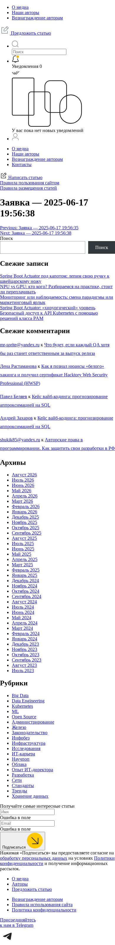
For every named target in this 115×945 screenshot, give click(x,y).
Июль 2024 (23, 607)
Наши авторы (25, 12)
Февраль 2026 (26, 506)
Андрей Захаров (16, 417)
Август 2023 (24, 665)
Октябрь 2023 (25, 654)
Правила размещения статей (28, 188)
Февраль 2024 (26, 633)
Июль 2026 (23, 479)
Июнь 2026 (23, 485)
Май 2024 (21, 617)
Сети (17, 780)
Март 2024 (22, 628)
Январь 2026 (24, 511)
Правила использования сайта (42, 904)
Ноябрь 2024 (24, 585)
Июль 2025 (23, 543)
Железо (19, 727)
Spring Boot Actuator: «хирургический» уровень (47, 307)
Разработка (23, 774)
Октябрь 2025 (25, 527)
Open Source (24, 716)
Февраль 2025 (26, 569)
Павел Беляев (13, 396)
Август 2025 (24, 538)
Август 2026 (24, 474)
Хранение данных (30, 796)
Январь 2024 (24, 638)
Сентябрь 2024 (26, 596)
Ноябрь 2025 (24, 522)
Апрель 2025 (24, 559)
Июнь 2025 (23, 548)
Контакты (22, 164)
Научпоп (20, 759)
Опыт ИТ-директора (32, 769)
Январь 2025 (24, 575)
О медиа (20, 7)
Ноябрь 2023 (24, 649)
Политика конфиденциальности (44, 909)
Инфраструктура (28, 743)
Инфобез (20, 737)
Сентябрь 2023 (26, 659)
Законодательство (29, 732)
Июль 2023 (23, 670)
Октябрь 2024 (25, 591)
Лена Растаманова (18, 366)
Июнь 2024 (23, 612)
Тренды (19, 790)
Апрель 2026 (24, 495)
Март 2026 (22, 501)
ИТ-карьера (23, 753)
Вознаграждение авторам (37, 17)
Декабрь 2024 (25, 580)
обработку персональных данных (33, 858)
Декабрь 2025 (25, 517)
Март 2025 (22, 564)
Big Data (20, 695)
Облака (19, 764)
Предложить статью (30, 33)
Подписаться (14, 847)
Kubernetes (22, 706)
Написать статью (24, 177)
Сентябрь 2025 (26, 532)
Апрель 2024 (24, 622)
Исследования (26, 748)
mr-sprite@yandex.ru (20, 344)
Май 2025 (21, 554)
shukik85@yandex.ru (20, 439)
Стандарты (23, 785)
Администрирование (33, 721)
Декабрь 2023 (25, 644)
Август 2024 (24, 601)
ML (15, 711)
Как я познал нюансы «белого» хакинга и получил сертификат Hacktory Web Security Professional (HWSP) (54, 375)
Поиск (6, 238)
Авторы (20, 883)
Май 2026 (21, 490)
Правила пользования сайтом (29, 182)
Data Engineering (28, 700)
